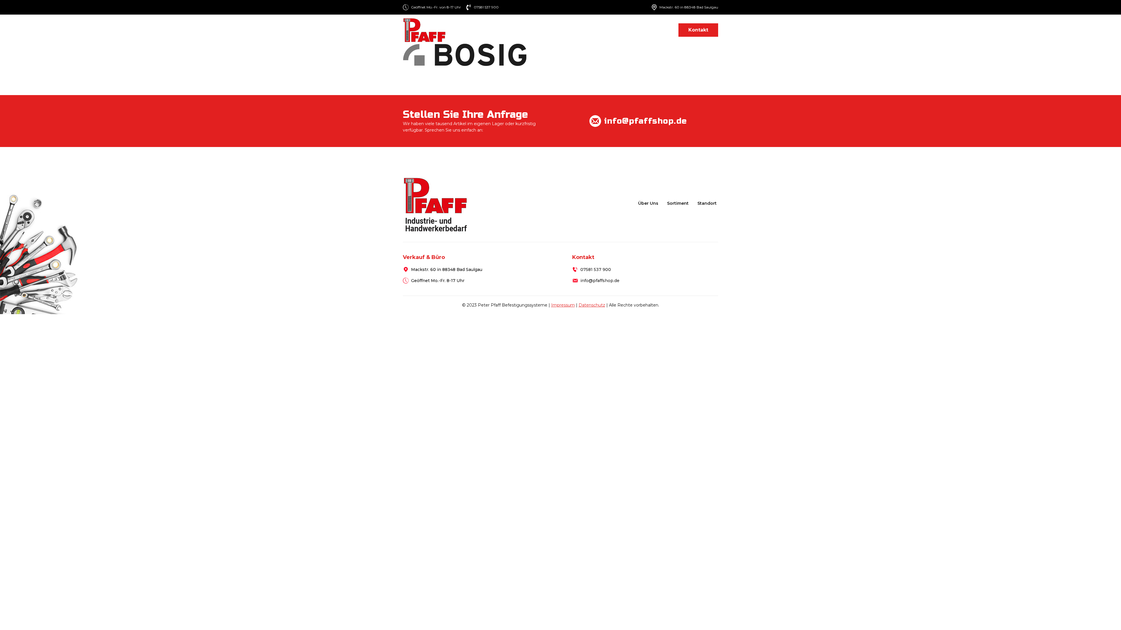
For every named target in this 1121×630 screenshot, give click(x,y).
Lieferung (626, 30)
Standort (658, 30)
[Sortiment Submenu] (603, 30)
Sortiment (586, 30)
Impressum (563, 305)
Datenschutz (592, 305)
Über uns (552, 30)
